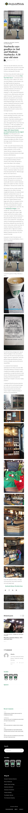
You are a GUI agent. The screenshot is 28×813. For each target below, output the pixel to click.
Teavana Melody (8, 792)
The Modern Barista (8, 795)
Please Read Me (9, 809)
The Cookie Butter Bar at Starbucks (14, 599)
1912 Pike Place (8, 634)
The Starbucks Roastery (9, 798)
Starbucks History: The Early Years (14, 586)
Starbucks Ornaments (9, 789)
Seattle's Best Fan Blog (9, 784)
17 (5, 641)
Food (10, 597)
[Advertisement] (14, 695)
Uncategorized (8, 43)
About (16, 809)
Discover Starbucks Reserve (10, 779)
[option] (14, 630)
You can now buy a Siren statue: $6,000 (13, 725)
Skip (4, 734)
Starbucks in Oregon (11, 208)
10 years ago (13, 662)
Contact (21, 809)
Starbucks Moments (8, 787)
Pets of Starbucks (8, 781)
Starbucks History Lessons (11, 42)
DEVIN (5, 711)
